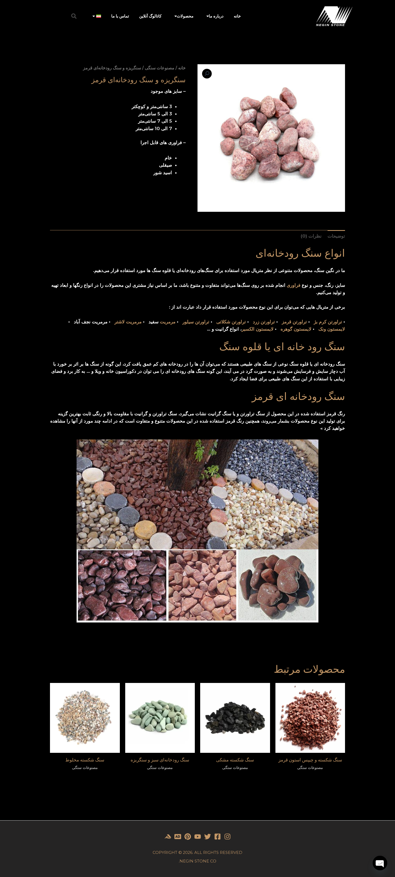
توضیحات (336, 236)
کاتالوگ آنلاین (150, 16)
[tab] (336, 236)
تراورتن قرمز (294, 321)
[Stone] (177, 836)
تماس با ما (120, 16)
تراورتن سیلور (195, 321)
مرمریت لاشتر (128, 321)
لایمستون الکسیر (258, 329)
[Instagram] (227, 836)
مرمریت (167, 321)
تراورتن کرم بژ (328, 321)
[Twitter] (207, 836)
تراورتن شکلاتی (231, 321)
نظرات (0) (311, 236)
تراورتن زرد (264, 321)
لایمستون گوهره (296, 329)
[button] (74, 16)
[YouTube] (197, 836)
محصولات (185, 16)
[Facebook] (217, 836)
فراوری (293, 285)
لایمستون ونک (331, 329)
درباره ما (216, 16)
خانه (237, 16)
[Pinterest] (187, 836)
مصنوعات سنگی (159, 67)
